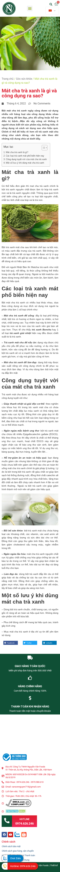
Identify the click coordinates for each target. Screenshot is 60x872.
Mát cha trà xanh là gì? (17, 152)
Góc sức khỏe (24, 78)
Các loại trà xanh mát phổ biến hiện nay (25, 156)
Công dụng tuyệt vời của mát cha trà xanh (26, 159)
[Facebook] (4, 834)
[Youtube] (10, 834)
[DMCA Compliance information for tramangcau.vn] (18, 806)
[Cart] (56, 4)
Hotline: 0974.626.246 (23, 866)
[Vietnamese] (52, 11)
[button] (29, 8)
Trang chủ (8, 78)
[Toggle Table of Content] (43, 148)
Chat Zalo (15, 858)
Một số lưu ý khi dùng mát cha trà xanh (25, 163)
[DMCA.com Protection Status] (16, 812)
